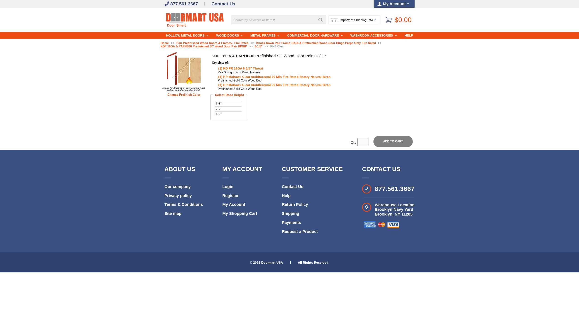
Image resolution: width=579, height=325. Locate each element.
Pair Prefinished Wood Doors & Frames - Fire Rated (212, 43)
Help (409, 35)
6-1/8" (259, 46)
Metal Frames (262, 35)
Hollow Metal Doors (185, 35)
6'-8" (218, 103)
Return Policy (295, 204)
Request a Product (300, 231)
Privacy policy (178, 195)
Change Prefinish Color (184, 94)
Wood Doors (227, 35)
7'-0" (218, 108)
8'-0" (218, 114)
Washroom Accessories (371, 35)
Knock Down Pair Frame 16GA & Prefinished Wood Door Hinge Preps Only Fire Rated (316, 43)
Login (227, 186)
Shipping (290, 213)
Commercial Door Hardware (313, 35)
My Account (233, 204)
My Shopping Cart (239, 213)
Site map (172, 213)
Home (165, 43)
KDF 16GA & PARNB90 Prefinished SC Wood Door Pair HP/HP (204, 46)
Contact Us (292, 186)
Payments (291, 222)
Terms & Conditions (183, 204)
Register (230, 195)
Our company (177, 186)
